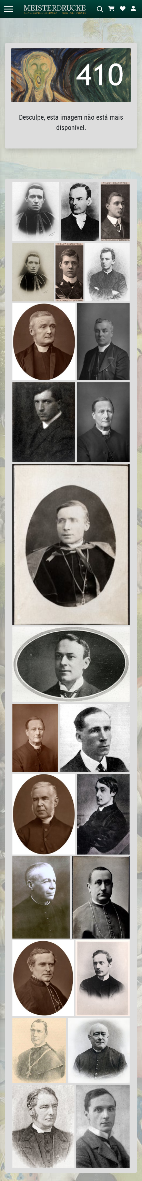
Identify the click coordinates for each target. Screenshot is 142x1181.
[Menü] (8, 9)
